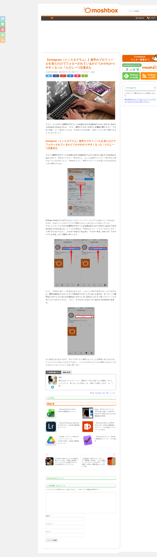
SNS (72, 72)
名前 (48, 516)
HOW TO (64, 72)
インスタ (112, 393)
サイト (48, 532)
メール (49, 524)
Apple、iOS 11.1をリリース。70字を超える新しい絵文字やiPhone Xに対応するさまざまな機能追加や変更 (105, 412)
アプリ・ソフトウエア (82, 72)
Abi (94, 72)
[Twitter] (52, 386)
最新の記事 (66, 372)
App (93, 393)
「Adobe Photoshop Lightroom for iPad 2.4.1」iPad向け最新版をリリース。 (68, 425)
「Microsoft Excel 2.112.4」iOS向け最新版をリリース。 (67, 410)
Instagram (98, 393)
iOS (69, 72)
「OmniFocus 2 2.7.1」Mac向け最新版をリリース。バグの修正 (105, 439)
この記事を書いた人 (53, 372)
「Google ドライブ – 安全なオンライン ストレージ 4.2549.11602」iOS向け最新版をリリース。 (68, 440)
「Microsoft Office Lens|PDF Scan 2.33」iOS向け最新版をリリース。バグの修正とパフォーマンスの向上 (105, 426)
